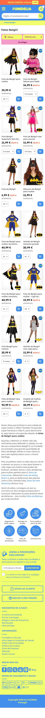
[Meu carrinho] (41, 8)
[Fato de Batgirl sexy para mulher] (12, 381)
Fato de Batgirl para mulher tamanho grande (11, 295)
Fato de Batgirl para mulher (11, 80)
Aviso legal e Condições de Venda (18, 640)
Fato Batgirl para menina (10, 347)
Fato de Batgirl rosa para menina (32, 137)
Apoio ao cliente (24, 588)
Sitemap (6, 651)
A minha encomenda (12, 614)
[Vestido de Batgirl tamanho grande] (33, 224)
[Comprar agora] (19, 98)
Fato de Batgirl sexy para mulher (11, 400)
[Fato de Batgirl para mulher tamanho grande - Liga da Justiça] (12, 224)
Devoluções (7, 623)
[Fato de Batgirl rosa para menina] (33, 119)
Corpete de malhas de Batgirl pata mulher (32, 400)
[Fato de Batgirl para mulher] (12, 61)
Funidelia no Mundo (11, 637)
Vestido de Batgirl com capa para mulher (31, 347)
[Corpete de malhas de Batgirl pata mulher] (33, 381)
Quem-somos (8, 654)
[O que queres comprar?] (4, 9)
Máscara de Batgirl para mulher (32, 190)
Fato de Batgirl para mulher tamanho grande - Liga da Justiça (11, 242)
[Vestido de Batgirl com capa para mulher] (33, 329)
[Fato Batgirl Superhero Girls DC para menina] (12, 119)
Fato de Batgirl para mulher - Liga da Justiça (32, 295)
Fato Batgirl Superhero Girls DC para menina (10, 137)
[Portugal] (4, 670)
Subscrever (32, 568)
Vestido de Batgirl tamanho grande (31, 242)
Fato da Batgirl (9, 189)
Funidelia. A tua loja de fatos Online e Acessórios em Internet (22, 8)
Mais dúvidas (8, 625)
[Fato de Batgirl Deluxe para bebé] (33, 61)
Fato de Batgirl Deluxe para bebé (31, 80)
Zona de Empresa (10, 648)
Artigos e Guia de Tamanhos (15, 620)
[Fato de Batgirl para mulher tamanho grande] (12, 276)
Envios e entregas (10, 617)
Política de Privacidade (13, 643)
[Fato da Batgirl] (12, 171)
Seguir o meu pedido (24, 598)
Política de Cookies (11, 646)
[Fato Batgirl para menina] (12, 329)
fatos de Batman (35, 496)
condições (35, 574)
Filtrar (10, 37)
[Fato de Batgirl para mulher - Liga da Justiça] (33, 276)
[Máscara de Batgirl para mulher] (33, 171)
